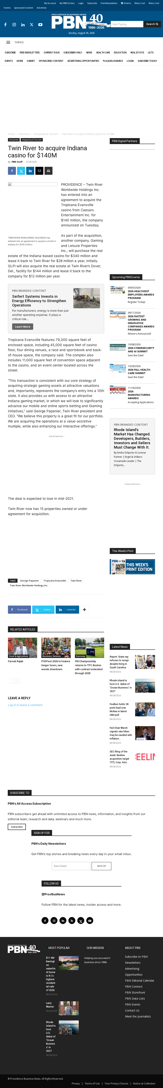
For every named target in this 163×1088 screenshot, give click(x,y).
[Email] (39, 171)
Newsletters (133, 962)
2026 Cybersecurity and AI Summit (141, 350)
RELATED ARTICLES (22, 629)
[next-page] (16, 681)
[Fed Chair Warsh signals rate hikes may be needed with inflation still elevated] (145, 733)
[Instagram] (14, 25)
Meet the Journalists (138, 1016)
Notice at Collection (144, 1083)
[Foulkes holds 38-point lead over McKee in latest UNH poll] (145, 709)
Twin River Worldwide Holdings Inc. (29, 585)
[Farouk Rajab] (22, 648)
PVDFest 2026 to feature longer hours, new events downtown (55, 665)
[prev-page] (10, 681)
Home (11, 134)
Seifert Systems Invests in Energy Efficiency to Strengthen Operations (39, 300)
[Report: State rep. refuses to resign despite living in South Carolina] (145, 662)
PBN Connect (134, 986)
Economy (80, 656)
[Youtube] (40, 25)
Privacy (76, 1083)
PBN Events (132, 1004)
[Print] (48, 171)
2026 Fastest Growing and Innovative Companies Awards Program (141, 323)
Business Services (52, 656)
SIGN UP (101, 866)
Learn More (22, 326)
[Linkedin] (22, 25)
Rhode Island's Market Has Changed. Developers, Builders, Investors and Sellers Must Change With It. (132, 438)
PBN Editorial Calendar (139, 980)
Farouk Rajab (15, 661)
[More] (84, 610)
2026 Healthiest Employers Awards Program (141, 294)
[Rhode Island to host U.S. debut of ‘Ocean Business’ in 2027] (145, 686)
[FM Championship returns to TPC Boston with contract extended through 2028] (89, 648)
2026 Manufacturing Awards (139, 395)
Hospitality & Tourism (46, 134)
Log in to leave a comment (25, 705)
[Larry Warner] (69, 1008)
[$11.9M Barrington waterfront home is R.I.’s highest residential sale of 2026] (69, 963)
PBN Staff (17, 161)
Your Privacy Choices (116, 1083)
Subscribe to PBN (136, 956)
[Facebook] (5, 25)
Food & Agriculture (18, 656)
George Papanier (29, 580)
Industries (24, 134)
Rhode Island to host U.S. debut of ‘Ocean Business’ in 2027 (51, 1036)
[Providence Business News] (81, 21)
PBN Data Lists (135, 998)
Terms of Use (92, 1083)
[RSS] (71, 920)
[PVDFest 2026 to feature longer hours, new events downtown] (56, 648)
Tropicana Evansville (54, 580)
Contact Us (132, 1010)
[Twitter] (31, 25)
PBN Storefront (135, 992)
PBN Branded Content (29, 291)
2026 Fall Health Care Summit (139, 371)
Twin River (76, 580)
